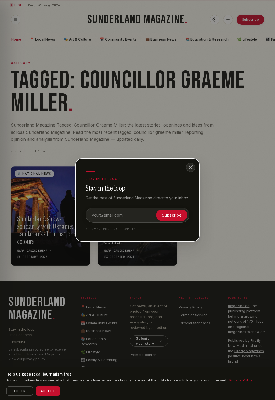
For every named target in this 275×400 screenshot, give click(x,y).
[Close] (190, 167)
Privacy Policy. (241, 380)
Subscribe (172, 215)
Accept (48, 391)
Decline (20, 391)
